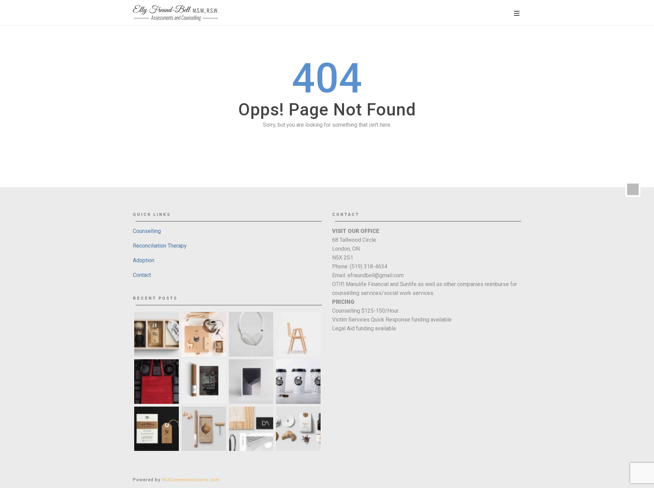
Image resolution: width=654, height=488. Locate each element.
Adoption (143, 260)
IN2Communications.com (191, 479)
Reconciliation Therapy (160, 245)
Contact (142, 275)
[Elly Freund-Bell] (175, 13)
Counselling (147, 231)
